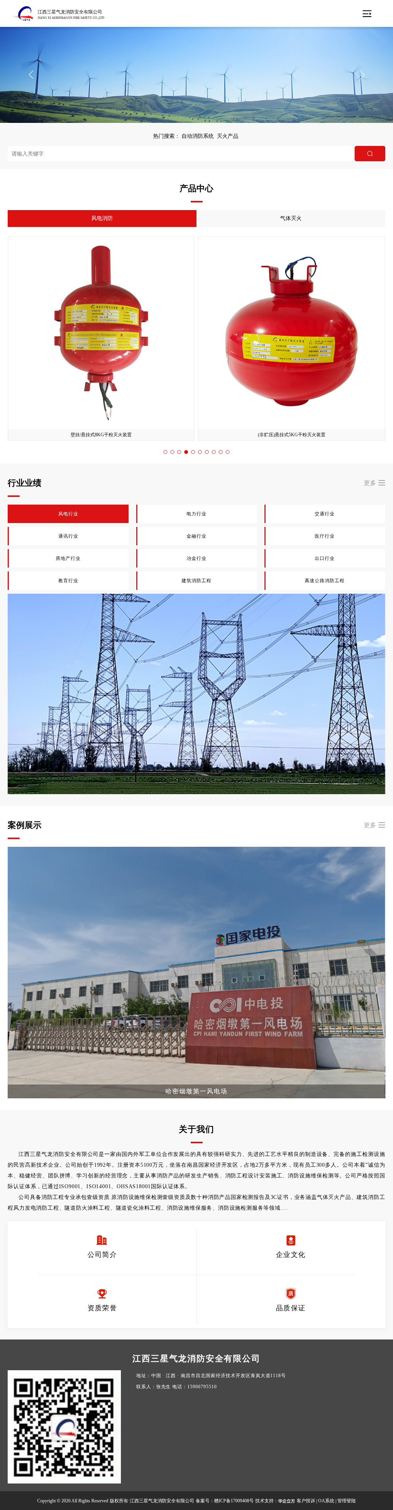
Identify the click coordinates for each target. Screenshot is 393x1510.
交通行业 (325, 514)
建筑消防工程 (197, 580)
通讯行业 (68, 536)
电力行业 (196, 514)
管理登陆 (346, 1500)
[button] (31, 75)
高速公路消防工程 (325, 580)
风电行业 (68, 514)
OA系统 (326, 1500)
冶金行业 (196, 558)
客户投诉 (306, 1500)
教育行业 (68, 580)
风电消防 (102, 218)
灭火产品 (227, 136)
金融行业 (196, 536)
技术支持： (266, 1500)
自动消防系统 (198, 136)
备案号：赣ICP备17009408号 (225, 1500)
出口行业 (325, 558)
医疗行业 (325, 536)
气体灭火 (291, 218)
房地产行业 (68, 558)
